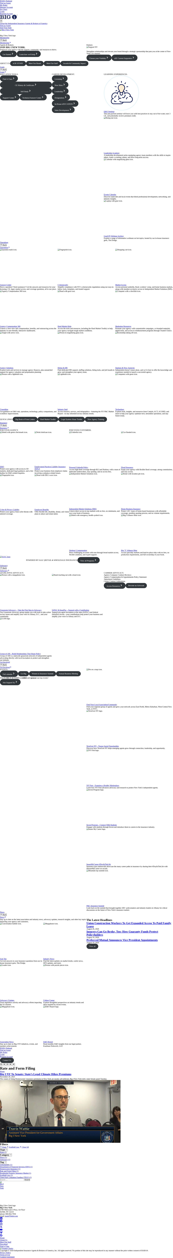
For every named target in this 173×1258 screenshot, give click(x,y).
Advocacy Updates (7, 1000)
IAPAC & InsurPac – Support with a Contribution (70, 610)
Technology (119, 409)
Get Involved (5, 662)
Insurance (3, 423)
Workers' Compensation (78, 550)
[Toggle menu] (9, 1064)
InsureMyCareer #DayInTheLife (98, 864)
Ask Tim (3, 959)
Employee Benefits (42, 510)
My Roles (3, 5)
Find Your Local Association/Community (101, 705)
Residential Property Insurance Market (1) (15, 1173)
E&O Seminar (109, 112)
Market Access (120, 285)
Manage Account (6, 7)
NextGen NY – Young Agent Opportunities (102, 746)
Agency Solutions (6, 368)
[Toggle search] (3, 1064)
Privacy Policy (5, 1253)
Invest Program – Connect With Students (101, 825)
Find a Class (4, 1246)
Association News (7, 1042)
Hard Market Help (64, 326)
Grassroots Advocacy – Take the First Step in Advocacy (21, 610)
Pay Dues (3, 9)
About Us (3, 1240)
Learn (2, 67)
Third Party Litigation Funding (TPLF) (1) (16, 1177)
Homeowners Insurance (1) (10, 1169)
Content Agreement (7, 1257)
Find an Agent (5, 3)
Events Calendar (110, 195)
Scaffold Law (14, 1147)
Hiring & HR (63, 368)
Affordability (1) (6, 1165)
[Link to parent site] (8, 19)
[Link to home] (86, 32)
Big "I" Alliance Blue (129, 550)
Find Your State (6, 28)
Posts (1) (3, 1152)
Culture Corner (48, 1000)
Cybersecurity (63, 285)
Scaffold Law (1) (6, 1175)
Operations (4, 242)
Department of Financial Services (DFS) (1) (16, 1167)
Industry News (48, 959)
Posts (4, 1147)
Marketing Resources (123, 326)
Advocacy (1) (5, 1160)
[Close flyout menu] (1, 21)
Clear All (25, 1147)
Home (2, 1072)
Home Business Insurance (130, 509)
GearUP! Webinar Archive (114, 236)
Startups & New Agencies (125, 368)
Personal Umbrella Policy (78, 467)
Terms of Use (5, 1255)
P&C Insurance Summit (95, 906)
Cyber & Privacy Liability (9, 510)
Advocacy (4, 566)
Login (2, 12)
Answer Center (5, 285)
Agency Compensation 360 (10, 326)
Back (4, 40)
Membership (4, 38)
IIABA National (6, 1)
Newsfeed (4, 1244)
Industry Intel (63, 409)
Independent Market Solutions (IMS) (83, 509)
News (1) (3, 1157)
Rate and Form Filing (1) (9, 1171)
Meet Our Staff (5, 1242)
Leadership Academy (112, 153)
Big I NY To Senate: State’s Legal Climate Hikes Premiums (35, 1074)
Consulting (4, 409)
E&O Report (48, 1042)
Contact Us (7, 1060)
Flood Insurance (127, 467)
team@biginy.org (11, 1216)
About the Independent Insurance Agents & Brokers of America (23, 24)
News (2, 912)
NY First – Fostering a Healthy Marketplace (102, 786)
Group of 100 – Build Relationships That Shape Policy (20, 654)
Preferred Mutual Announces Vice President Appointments (122, 940)
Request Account (6, 14)
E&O (2, 467)
